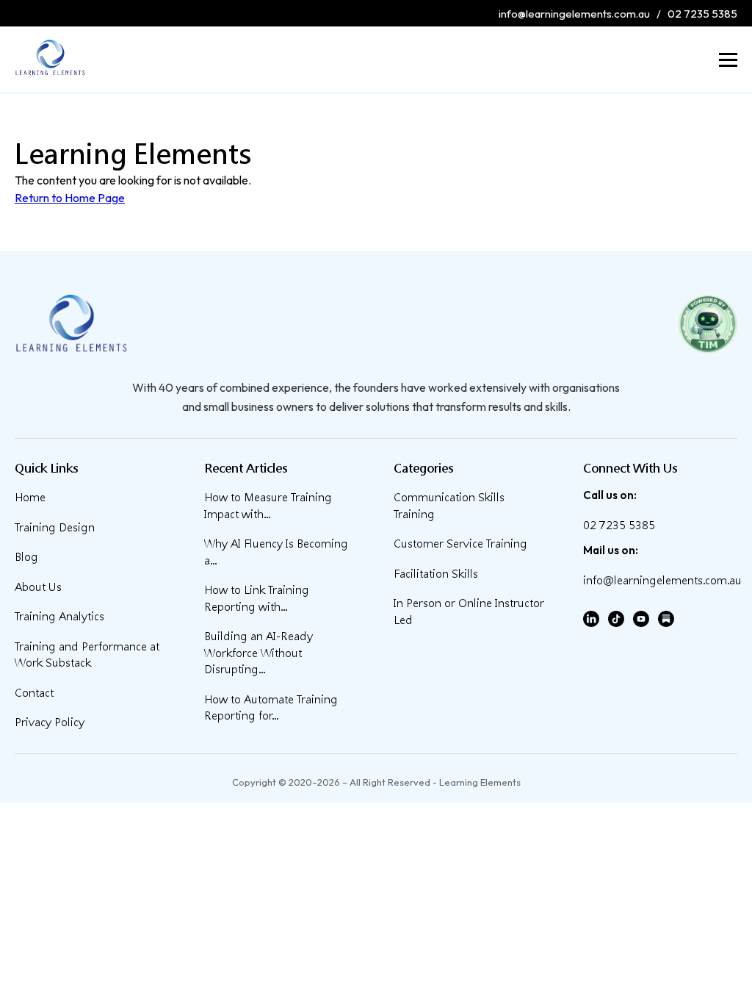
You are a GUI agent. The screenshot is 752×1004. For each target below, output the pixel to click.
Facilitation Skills (436, 574)
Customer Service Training (460, 544)
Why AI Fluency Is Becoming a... (276, 552)
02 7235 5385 (702, 14)
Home (30, 497)
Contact (34, 693)
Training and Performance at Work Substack (87, 654)
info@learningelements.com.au (574, 14)
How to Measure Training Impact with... (268, 505)
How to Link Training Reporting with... (256, 598)
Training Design (55, 527)
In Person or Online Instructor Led (469, 611)
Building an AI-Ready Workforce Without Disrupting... (258, 652)
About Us (38, 587)
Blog (26, 557)
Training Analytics (59, 616)
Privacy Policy (49, 722)
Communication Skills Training (449, 505)
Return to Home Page (70, 197)
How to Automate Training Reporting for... (271, 707)
